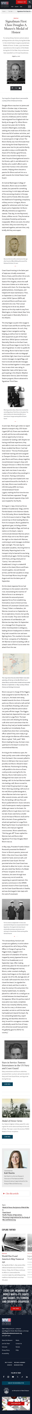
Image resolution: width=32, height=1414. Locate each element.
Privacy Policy (6, 1350)
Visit (12, 6)
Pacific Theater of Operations (12, 1215)
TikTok (22, 1377)
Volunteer (4, 1347)
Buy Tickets (8, 1362)
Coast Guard (6, 1212)
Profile (16, 18)
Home (4, 11)
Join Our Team (6, 1344)
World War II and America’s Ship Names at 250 (13, 1259)
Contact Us (19, 1344)
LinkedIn (27, 1377)
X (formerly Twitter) (18, 1377)
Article (4, 1253)
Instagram (8, 1377)
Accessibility (5, 1353)
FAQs (17, 1350)
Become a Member (19, 1362)
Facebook (4, 1377)
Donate (9, 1365)
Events (16, 6)
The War (10, 11)
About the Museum (7, 1340)
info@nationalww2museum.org (12, 1333)
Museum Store (18, 1365)
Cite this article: (12, 1193)
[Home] (5, 4)
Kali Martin (9, 1173)
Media (17, 1340)
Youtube (13, 1377)
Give (21, 6)
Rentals (18, 1347)
